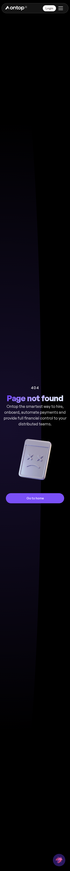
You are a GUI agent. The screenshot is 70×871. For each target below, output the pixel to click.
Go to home (35, 498)
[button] (60, 8)
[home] (16, 8)
